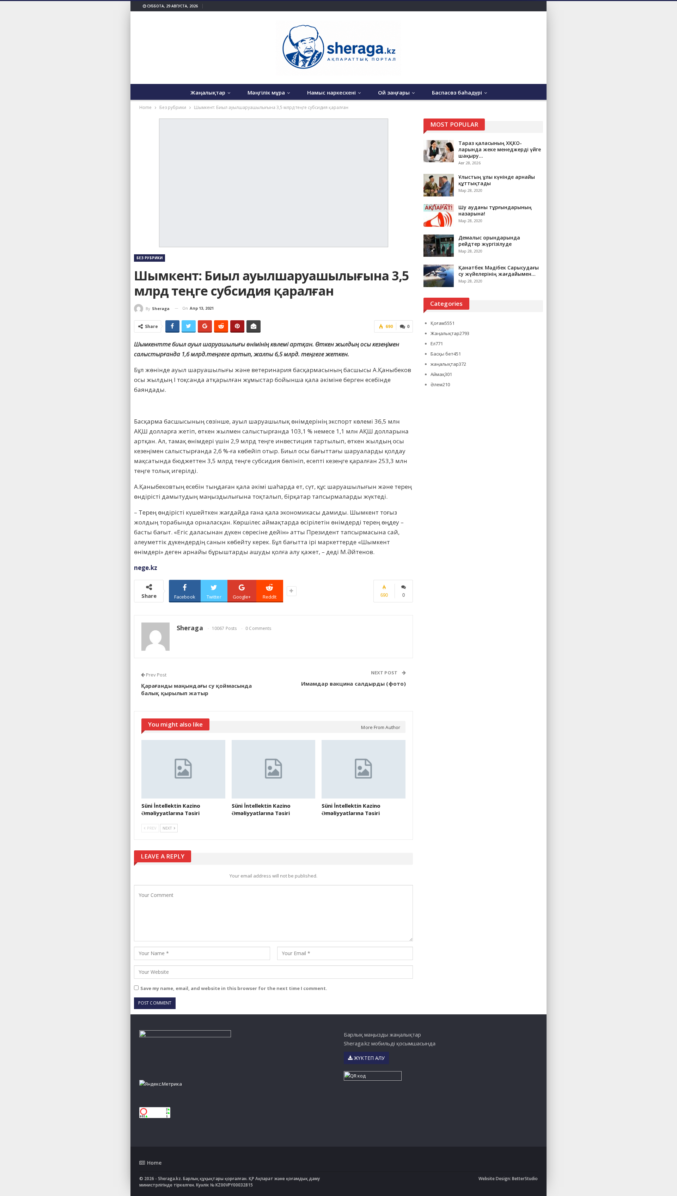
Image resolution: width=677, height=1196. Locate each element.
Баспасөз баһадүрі (457, 92)
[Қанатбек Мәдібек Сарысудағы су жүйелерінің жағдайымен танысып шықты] (438, 276)
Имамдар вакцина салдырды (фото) (353, 683)
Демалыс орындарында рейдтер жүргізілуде (489, 240)
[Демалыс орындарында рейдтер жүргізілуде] (438, 246)
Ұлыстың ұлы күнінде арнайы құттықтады (496, 180)
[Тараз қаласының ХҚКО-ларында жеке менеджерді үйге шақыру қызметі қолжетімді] (438, 151)
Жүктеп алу (369, 1058)
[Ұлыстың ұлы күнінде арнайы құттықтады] (438, 185)
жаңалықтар (448, 364)
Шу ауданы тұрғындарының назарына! (495, 210)
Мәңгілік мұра (266, 92)
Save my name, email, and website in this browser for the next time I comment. (233, 988)
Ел (437, 343)
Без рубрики (149, 257)
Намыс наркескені (331, 92)
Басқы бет (446, 354)
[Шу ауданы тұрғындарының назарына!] (438, 215)
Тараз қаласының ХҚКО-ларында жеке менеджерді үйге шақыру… (499, 149)
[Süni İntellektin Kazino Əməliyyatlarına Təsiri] (183, 769)
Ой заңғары (394, 92)
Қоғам (443, 323)
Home (154, 1162)
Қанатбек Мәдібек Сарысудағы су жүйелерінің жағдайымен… (498, 270)
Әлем (440, 384)
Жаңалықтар (207, 92)
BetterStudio (525, 1179)
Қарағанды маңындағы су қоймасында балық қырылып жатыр (196, 689)
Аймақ (441, 374)
